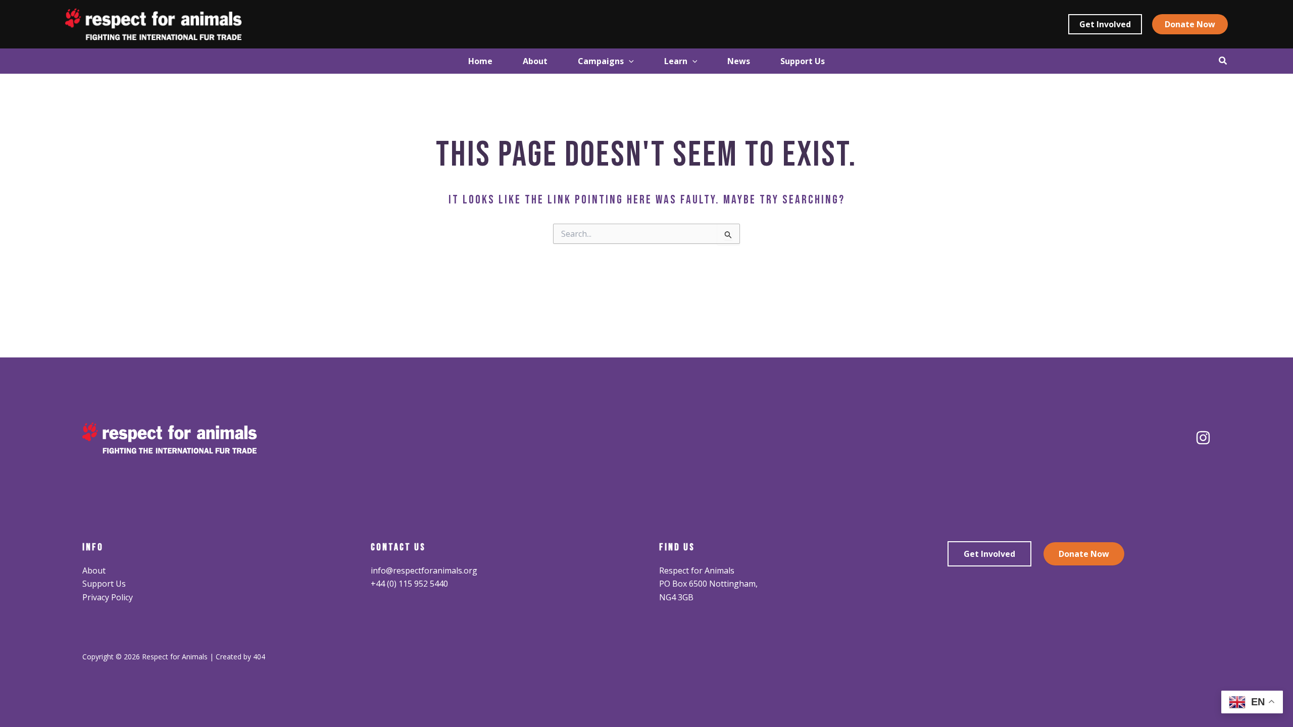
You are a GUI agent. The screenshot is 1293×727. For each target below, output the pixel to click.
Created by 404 (240, 656)
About (94, 570)
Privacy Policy (107, 597)
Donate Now (1084, 553)
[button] (1105, 24)
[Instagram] (1203, 437)
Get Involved (989, 553)
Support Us (104, 583)
